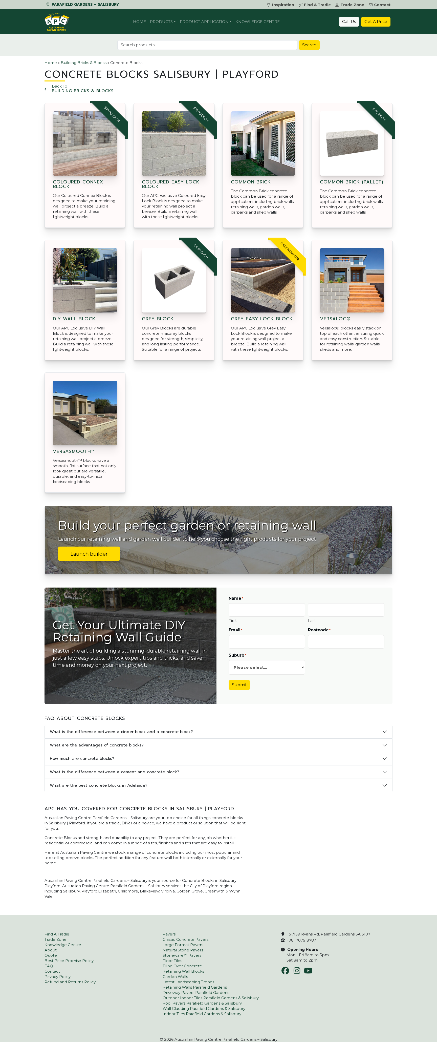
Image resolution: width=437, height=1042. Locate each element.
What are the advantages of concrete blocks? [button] (97, 745)
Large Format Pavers (183, 944)
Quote (51, 955)
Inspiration (283, 4)
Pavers (169, 934)
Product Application (204, 21)
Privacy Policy (58, 976)
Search (309, 45)
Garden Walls (175, 976)
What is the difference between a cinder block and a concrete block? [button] (121, 732)
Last (312, 620)
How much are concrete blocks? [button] (82, 759)
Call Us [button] (349, 21)
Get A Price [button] (375, 21)
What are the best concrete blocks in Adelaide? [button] (98, 785)
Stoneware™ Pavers (182, 955)
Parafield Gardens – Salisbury (84, 4)
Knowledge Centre (257, 21)
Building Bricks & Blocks (83, 62)
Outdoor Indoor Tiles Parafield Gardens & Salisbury (211, 997)
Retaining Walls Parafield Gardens (195, 987)
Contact (382, 4)
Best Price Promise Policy (69, 960)
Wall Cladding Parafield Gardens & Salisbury (204, 1008)
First (233, 620)
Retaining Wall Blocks (183, 971)
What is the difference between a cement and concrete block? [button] (114, 772)
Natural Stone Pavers (183, 950)
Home (139, 21)
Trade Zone (352, 4)
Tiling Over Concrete (182, 966)
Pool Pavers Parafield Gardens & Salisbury (202, 1003)
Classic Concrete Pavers (185, 939)
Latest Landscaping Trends (188, 982)
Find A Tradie (317, 4)
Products (161, 21)
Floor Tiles (172, 960)
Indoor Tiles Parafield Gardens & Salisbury (202, 1013)
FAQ (49, 966)
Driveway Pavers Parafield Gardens (196, 992)
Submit (239, 684)
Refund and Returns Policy (70, 982)
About (51, 950)
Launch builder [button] (89, 554)
